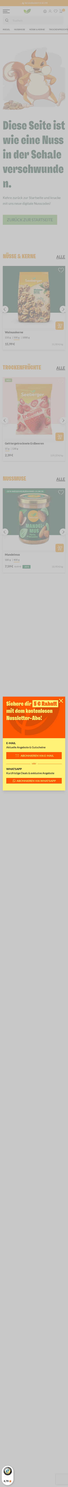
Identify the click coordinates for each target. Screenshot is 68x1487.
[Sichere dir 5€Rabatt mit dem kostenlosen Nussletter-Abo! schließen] (61, 700)
